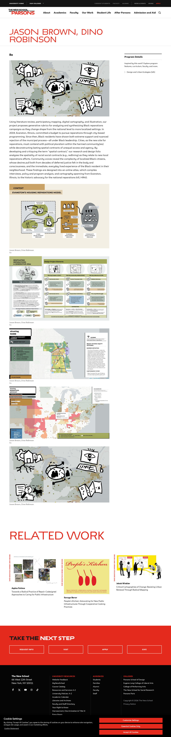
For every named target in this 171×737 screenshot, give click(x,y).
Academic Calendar (60, 697)
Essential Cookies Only (130, 726)
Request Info (27, 649)
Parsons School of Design (134, 680)
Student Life (104, 12)
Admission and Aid (145, 12)
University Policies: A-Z (62, 693)
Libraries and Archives (61, 700)
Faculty (116, 3)
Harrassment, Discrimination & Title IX (68, 711)
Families (96, 683)
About (46, 12)
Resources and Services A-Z (64, 690)
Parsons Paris (129, 693)
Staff (95, 693)
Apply (158, 3)
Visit (66, 649)
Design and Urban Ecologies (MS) (141, 72)
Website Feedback (60, 680)
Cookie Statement (11, 728)
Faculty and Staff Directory (63, 704)
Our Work (87, 12)
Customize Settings (131, 720)
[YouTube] (25, 689)
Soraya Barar (70, 597)
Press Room (57, 714)
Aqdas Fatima (18, 588)
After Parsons (122, 12)
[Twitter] (19, 689)
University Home (16, 3)
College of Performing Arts (134, 687)
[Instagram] (31, 689)
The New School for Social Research (138, 690)
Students (97, 680)
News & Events (140, 3)
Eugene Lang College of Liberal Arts (138, 683)
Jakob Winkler (123, 583)
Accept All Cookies (130, 732)
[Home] (23, 12)
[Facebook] (13, 689)
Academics (60, 12)
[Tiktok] (37, 690)
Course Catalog (58, 687)
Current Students (102, 3)
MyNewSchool (58, 683)
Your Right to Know (60, 707)
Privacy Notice (129, 704)
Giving (150, 3)
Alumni (125, 3)
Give (144, 649)
